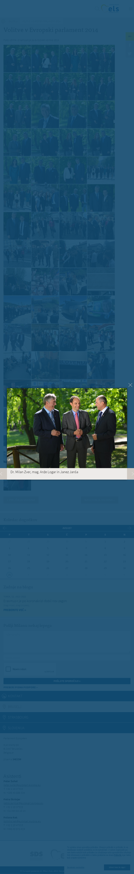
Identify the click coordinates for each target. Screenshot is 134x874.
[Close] (130, 385)
